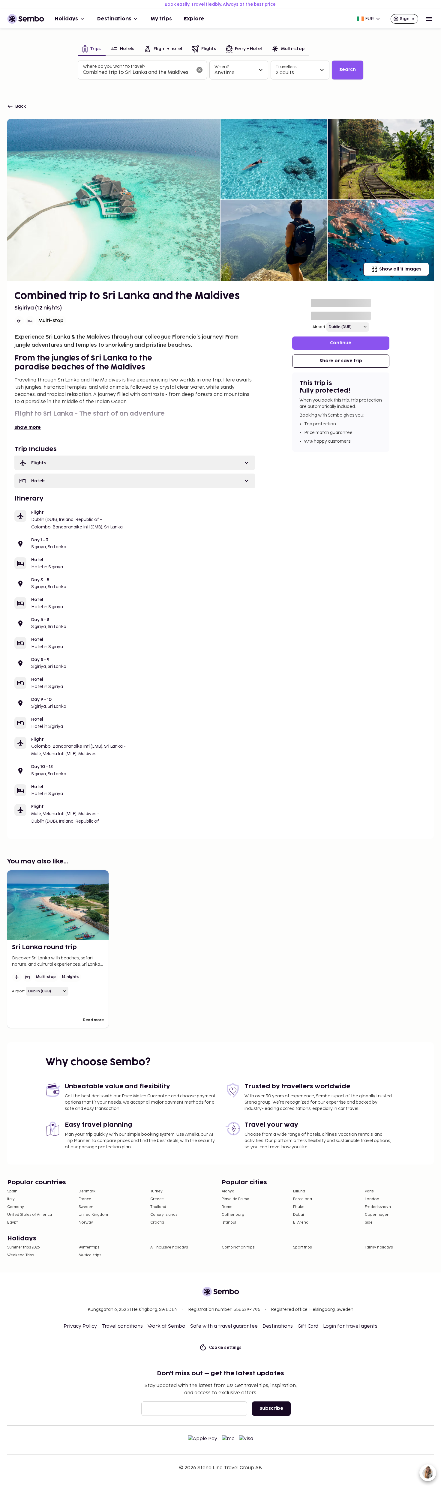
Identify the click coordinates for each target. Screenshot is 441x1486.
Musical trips (90, 1255)
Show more (27, 427)
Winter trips (89, 1247)
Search (347, 70)
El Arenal (301, 1222)
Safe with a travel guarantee (224, 1326)
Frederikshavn (378, 1207)
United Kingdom (93, 1214)
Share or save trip (341, 361)
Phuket (299, 1207)
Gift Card (308, 1326)
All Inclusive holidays (169, 1247)
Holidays (66, 18)
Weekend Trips (20, 1255)
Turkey (156, 1191)
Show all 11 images (400, 269)
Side (369, 1222)
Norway (86, 1222)
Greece (157, 1199)
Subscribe (271, 1408)
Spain (12, 1191)
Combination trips (238, 1247)
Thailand (158, 1207)
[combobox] (137, 73)
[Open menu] (429, 19)
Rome (227, 1207)
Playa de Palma (235, 1199)
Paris (369, 1191)
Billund (299, 1191)
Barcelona (302, 1199)
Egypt (12, 1222)
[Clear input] (199, 69)
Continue (340, 343)
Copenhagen (377, 1214)
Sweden (86, 1207)
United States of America (29, 1214)
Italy (11, 1199)
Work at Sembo (166, 1326)
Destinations (114, 18)
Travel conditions (122, 1326)
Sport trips (302, 1247)
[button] (134, 463)
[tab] (92, 49)
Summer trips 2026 (23, 1247)
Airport (319, 327)
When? (221, 66)
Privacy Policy (80, 1326)
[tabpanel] (220, 70)
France (85, 1199)
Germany (15, 1207)
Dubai (298, 1214)
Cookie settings (225, 1347)
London (372, 1199)
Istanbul (229, 1222)
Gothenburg (233, 1214)
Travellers (286, 66)
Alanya (228, 1191)
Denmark (87, 1191)
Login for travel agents (350, 1326)
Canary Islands (163, 1214)
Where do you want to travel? (114, 66)
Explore (194, 18)
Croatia (157, 1222)
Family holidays (379, 1247)
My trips (161, 18)
